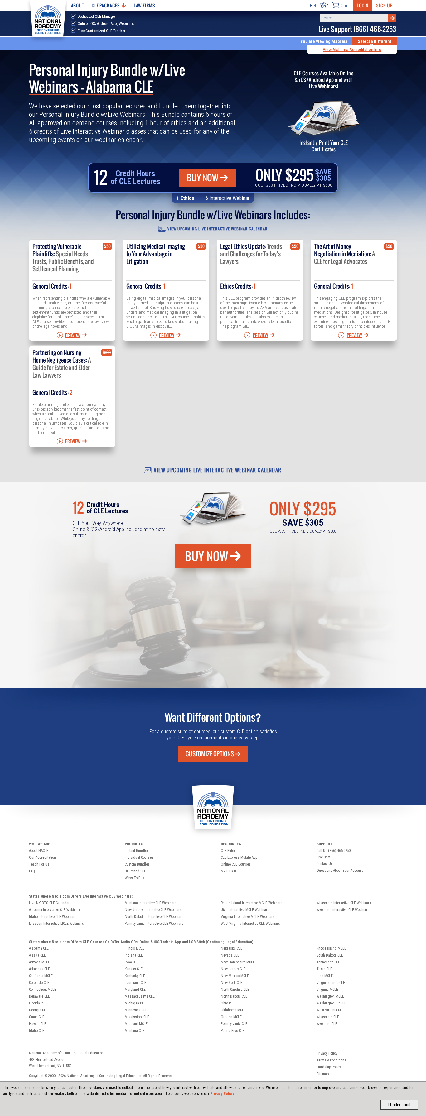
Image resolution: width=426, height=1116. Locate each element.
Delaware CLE (39, 996)
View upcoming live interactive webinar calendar (217, 229)
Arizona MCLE (39, 962)
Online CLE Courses (236, 864)
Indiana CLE (134, 955)
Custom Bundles (137, 864)
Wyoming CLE (327, 1024)
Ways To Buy (134, 878)
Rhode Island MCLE (331, 948)
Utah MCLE (325, 976)
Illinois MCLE (134, 948)
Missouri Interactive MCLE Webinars (56, 923)
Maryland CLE (135, 989)
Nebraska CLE (231, 948)
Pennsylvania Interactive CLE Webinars (154, 923)
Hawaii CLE (37, 1024)
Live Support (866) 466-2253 (357, 29)
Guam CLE (36, 1017)
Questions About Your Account (340, 870)
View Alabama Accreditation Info (352, 49)
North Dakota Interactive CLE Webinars (154, 916)
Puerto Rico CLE (232, 1030)
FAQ (32, 871)
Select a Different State (374, 43)
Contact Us (325, 864)
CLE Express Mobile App (239, 857)
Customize (210, 753)
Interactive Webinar (229, 198)
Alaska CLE (37, 955)
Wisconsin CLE (328, 1017)
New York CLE (231, 983)
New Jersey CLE (233, 969)
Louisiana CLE (135, 983)
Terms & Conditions (331, 1060)
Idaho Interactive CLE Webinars (52, 916)
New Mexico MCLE (235, 976)
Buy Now (203, 177)
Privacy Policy (222, 1093)
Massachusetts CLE (140, 996)
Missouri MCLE (136, 1024)
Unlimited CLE (135, 871)
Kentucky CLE (135, 976)
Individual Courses (139, 857)
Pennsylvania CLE (234, 1024)
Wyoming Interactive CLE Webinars (343, 910)
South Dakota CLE (330, 955)
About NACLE (38, 850)
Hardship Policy (329, 1067)
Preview (72, 335)
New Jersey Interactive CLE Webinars (153, 910)
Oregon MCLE (231, 1017)
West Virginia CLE (330, 1010)
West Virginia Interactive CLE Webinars (250, 923)
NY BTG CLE (230, 871)
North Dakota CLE (234, 996)
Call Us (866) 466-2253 (334, 850)
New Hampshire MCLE (238, 962)
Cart (345, 5)
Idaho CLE (36, 1030)
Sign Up (384, 5)
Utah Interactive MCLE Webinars (245, 910)
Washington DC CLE (331, 1003)
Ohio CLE (228, 1003)
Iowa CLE (131, 962)
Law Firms (144, 5)
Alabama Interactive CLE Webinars (55, 910)
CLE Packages (106, 5)
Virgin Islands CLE (331, 983)
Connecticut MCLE (42, 989)
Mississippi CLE (137, 1017)
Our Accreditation (42, 857)
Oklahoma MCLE (233, 1010)
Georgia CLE (38, 1010)
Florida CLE (37, 1003)
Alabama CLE (39, 948)
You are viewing (323, 41)
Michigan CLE (135, 1003)
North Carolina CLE (235, 989)
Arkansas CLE (39, 969)
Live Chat (323, 857)
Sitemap (323, 1074)
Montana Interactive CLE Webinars (151, 903)
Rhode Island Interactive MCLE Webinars (252, 903)
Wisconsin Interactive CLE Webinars (344, 903)
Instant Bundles (137, 850)
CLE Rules (228, 850)
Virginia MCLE (327, 989)
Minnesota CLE (136, 1010)
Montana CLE (134, 1030)
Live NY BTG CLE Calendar (49, 903)
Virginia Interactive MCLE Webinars (247, 916)
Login (363, 5)
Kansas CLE (134, 969)
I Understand (399, 1104)
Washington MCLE (330, 996)
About (77, 5)
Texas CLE (324, 969)
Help (314, 5)
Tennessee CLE (328, 962)
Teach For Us (39, 864)
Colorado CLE (39, 983)
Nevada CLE (230, 955)
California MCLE (41, 976)
